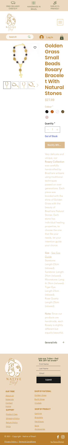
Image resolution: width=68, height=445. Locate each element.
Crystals (38, 403)
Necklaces (39, 421)
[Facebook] (58, 437)
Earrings (38, 413)
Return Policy (12, 422)
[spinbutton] (52, 129)
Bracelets (39, 417)
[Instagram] (63, 437)
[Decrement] (47, 129)
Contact (9, 403)
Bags (37, 425)
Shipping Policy (13, 418)
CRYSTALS (4, 409)
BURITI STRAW (4, 402)
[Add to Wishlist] (35, 47)
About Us (10, 395)
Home (8, 406)
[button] (62, 37)
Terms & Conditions (27, 441)
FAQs (8, 426)
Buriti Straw (39, 399)
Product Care (11, 414)
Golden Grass (40, 395)
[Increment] (57, 129)
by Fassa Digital (57, 442)
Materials (10, 399)
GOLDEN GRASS (4, 395)
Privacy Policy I (11, 441)
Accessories (40, 429)
